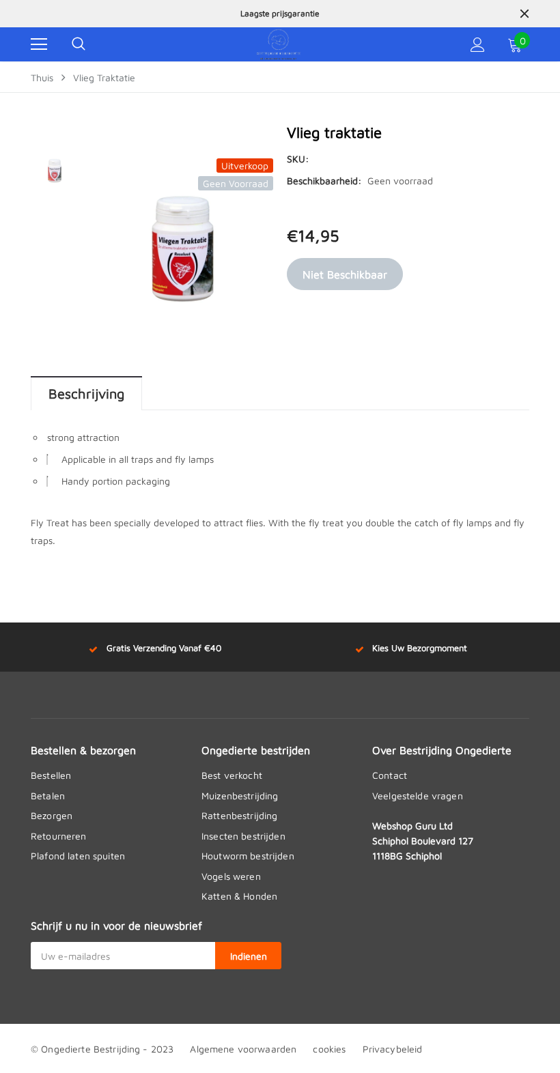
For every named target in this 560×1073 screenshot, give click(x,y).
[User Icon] (478, 45)
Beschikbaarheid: (324, 180)
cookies (329, 1049)
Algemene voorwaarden (243, 1049)
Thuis (42, 77)
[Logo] (279, 44)
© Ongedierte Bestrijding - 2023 (102, 1049)
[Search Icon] (78, 44)
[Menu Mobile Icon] (39, 44)
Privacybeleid (393, 1049)
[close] (524, 13)
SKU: (298, 158)
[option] (280, 13)
